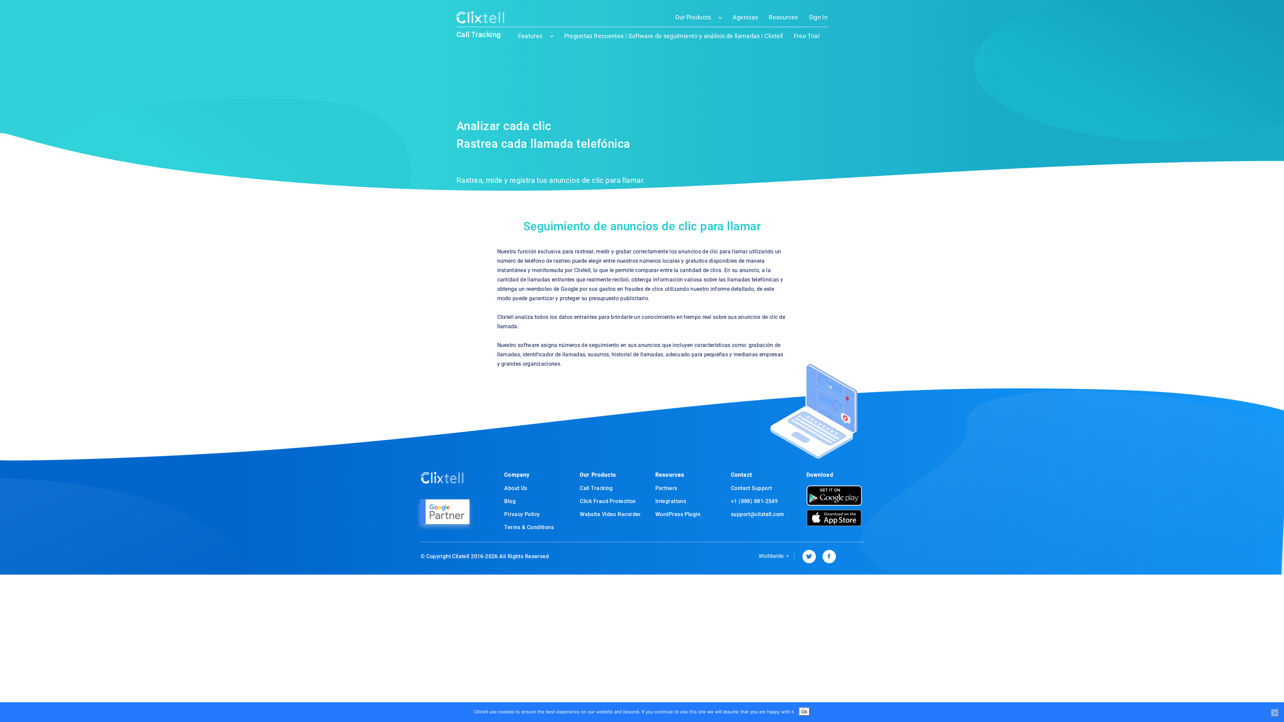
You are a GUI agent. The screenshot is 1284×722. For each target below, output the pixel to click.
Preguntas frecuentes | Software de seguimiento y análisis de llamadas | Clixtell (673, 35)
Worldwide (772, 556)
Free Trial (807, 35)
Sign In (818, 17)
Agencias (745, 17)
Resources (783, 17)
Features (530, 35)
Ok (804, 711)
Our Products (693, 17)
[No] (1275, 713)
